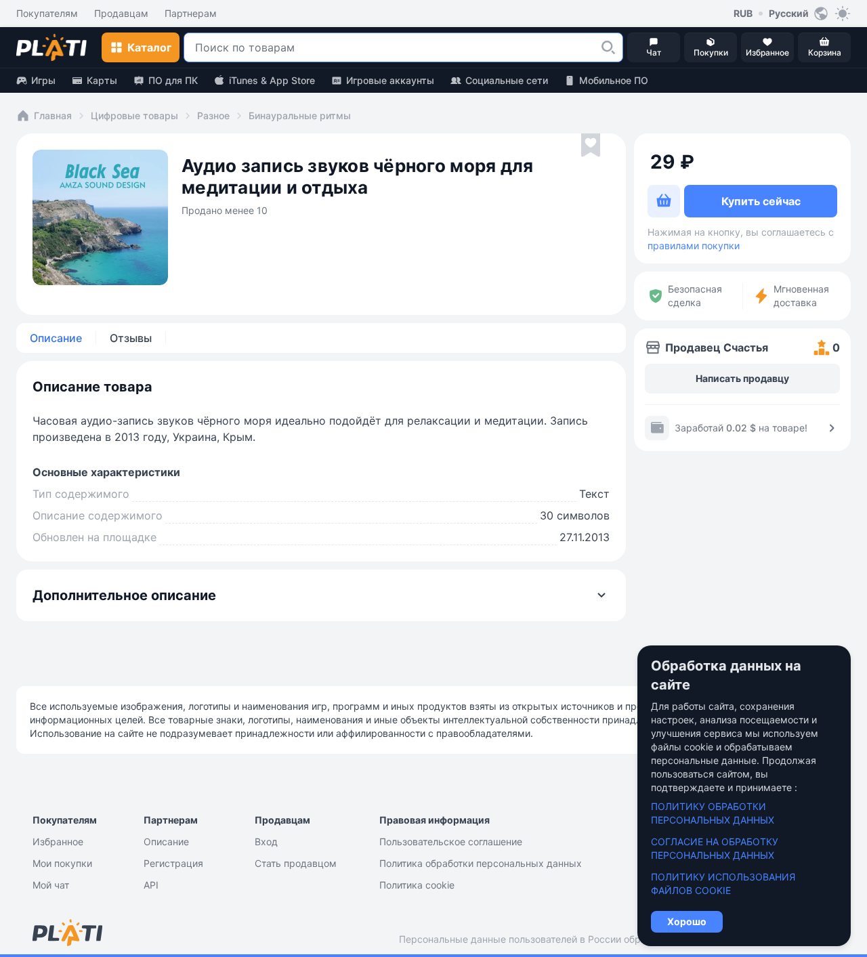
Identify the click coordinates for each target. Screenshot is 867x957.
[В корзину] (664, 201)
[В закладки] (590, 145)
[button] (608, 47)
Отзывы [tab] (131, 338)
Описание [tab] (56, 338)
